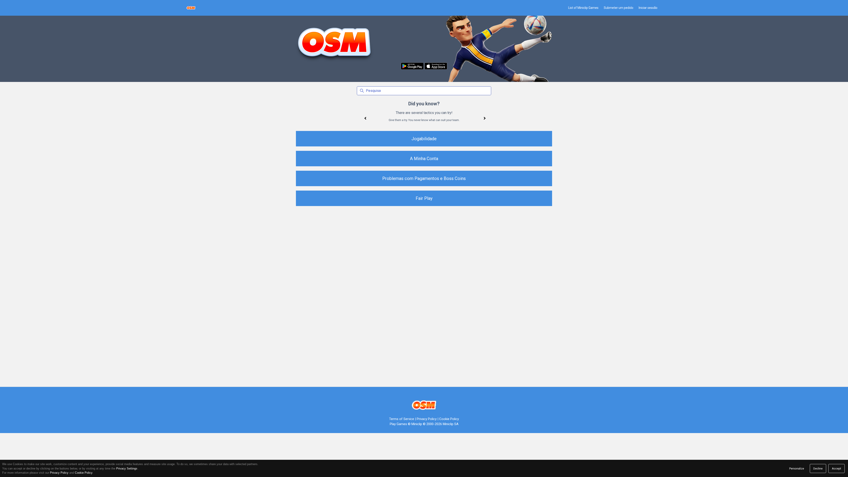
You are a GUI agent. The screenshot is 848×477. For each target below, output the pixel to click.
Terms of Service (401, 419)
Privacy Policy (427, 419)
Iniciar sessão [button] (648, 7)
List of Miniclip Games (583, 7)
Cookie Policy (449, 419)
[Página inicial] (191, 8)
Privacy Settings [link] (126, 468)
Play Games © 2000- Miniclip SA (424, 424)
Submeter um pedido (618, 7)
